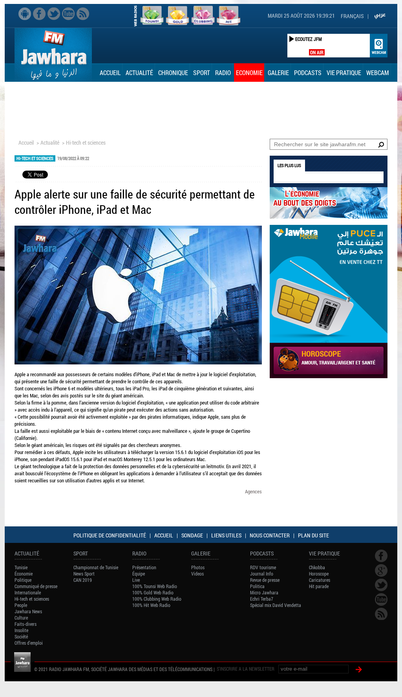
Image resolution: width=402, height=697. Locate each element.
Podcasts (308, 72)
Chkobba (317, 567)
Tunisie (21, 567)
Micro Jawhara (264, 592)
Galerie (278, 72)
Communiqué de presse (36, 586)
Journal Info (261, 573)
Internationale (28, 592)
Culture (21, 617)
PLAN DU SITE (313, 535)
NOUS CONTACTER (270, 535)
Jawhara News (28, 611)
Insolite (21, 630)
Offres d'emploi (29, 643)
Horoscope (319, 573)
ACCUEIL (163, 535)
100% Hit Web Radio (151, 605)
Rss (83, 13)
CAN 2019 (82, 580)
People (21, 605)
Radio (223, 72)
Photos (198, 567)
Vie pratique (344, 72)
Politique (23, 580)
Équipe (138, 573)
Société (21, 636)
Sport (201, 72)
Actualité (139, 72)
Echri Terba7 (261, 599)
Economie (249, 72)
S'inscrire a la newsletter (245, 669)
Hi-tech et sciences (86, 142)
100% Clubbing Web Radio (156, 599)
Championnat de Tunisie (95, 567)
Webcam (377, 72)
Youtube (68, 13)
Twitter (54, 13)
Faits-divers (26, 624)
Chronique (173, 72)
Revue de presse (265, 580)
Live (136, 580)
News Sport (84, 573)
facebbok (39, 13)
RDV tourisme (263, 567)
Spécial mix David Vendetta (275, 605)
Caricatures (319, 580)
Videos (197, 573)
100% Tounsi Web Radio (154, 586)
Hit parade (319, 586)
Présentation (144, 567)
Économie (24, 573)
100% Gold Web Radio (153, 592)
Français (352, 16)
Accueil (110, 72)
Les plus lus (289, 165)
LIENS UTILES (226, 535)
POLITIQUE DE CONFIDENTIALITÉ (109, 535)
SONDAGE (192, 535)
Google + (381, 570)
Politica (257, 586)
